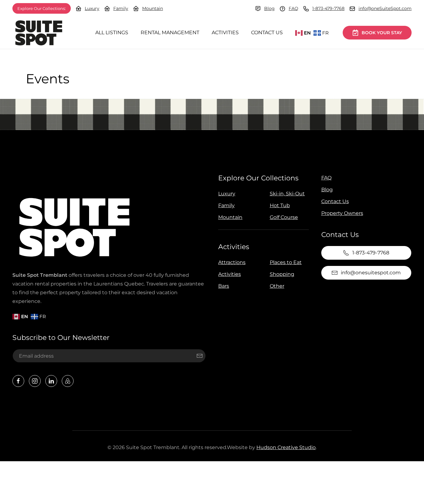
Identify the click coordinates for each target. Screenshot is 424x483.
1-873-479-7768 (328, 8)
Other (277, 286)
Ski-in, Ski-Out (287, 194)
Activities (225, 32)
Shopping (282, 274)
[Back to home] (38, 33)
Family (120, 8)
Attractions (232, 262)
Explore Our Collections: (41, 8)
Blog (269, 8)
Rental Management (170, 32)
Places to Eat (286, 262)
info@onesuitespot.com (371, 273)
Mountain (152, 8)
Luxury (92, 8)
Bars (223, 286)
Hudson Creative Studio (286, 447)
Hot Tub (280, 205)
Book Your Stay (382, 32)
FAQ (293, 8)
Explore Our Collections (258, 178)
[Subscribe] (199, 356)
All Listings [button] (111, 32)
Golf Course (284, 217)
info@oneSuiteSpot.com (385, 8)
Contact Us (267, 32)
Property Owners (342, 213)
